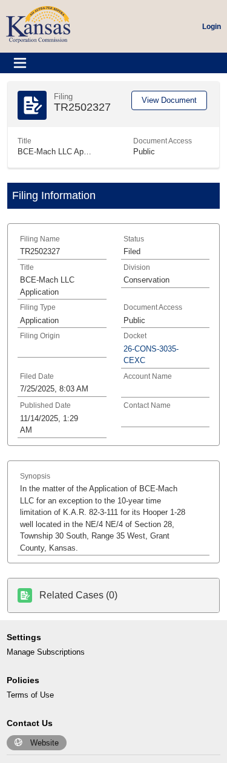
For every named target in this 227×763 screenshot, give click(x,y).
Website (44, 742)
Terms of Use (30, 694)
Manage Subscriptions (46, 652)
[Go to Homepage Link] (38, 23)
